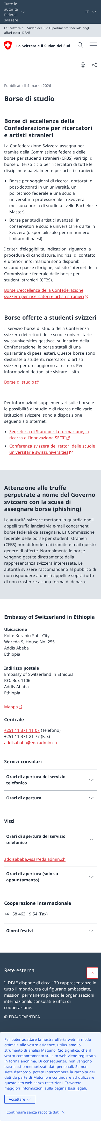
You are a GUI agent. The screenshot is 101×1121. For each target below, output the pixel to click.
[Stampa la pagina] (83, 64)
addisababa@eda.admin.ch (30, 742)
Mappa (11, 707)
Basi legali (77, 1088)
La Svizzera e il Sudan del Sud (43, 45)
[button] (92, 973)
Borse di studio (19, 382)
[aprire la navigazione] (93, 45)
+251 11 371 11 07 (22, 730)
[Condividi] (94, 64)
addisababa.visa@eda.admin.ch (35, 859)
